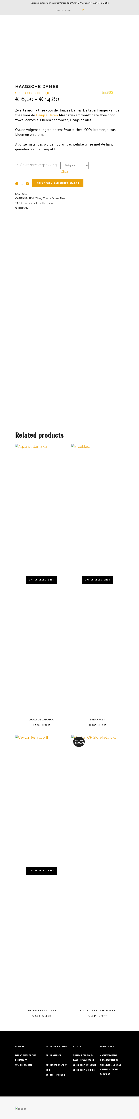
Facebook (89, 1070)
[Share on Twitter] (36, 208)
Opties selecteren (41, 580)
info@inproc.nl (87, 1060)
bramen (28, 203)
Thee (38, 198)
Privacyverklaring (109, 1060)
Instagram (90, 1065)
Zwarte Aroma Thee (54, 198)
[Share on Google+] (41, 208)
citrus (37, 203)
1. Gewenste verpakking (37, 165)
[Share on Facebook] (31, 208)
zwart (52, 203)
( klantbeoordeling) (32, 93)
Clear (65, 171)
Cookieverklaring (108, 1055)
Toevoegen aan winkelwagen (58, 183)
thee (44, 203)
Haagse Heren (47, 115)
